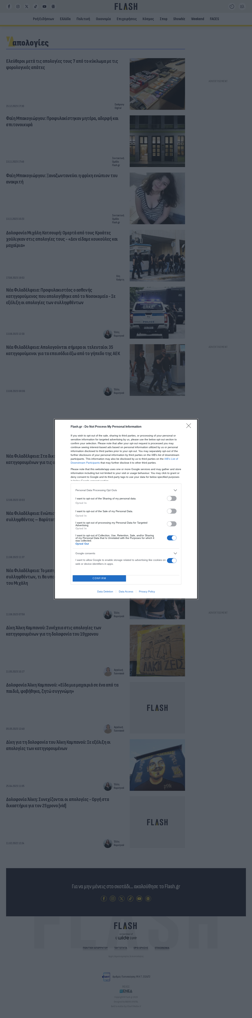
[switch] (172, 498)
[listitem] (126, 490)
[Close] (189, 426)
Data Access (126, 591)
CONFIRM (99, 578)
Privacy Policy (147, 591)
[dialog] (126, 509)
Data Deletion (105, 591)
